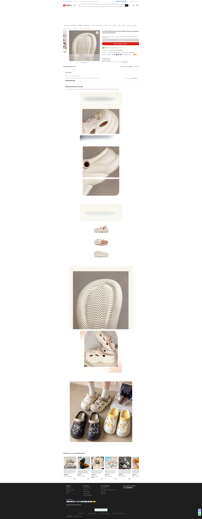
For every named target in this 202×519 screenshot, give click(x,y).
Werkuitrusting (135, 25)
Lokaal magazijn (67, 25)
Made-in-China (78, 516)
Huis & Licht (129, 25)
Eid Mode (123, 25)
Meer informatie (125, 61)
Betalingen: (104, 54)
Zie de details (120, 50)
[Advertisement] (101, 16)
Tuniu (75, 516)
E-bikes (119, 25)
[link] (65, 28)
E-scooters (114, 25)
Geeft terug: (104, 52)
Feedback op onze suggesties (126, 66)
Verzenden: (104, 50)
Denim (110, 25)
